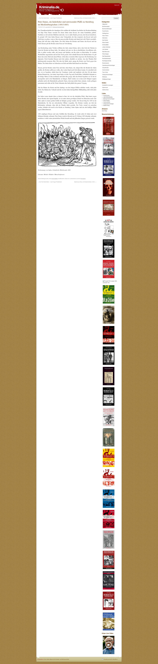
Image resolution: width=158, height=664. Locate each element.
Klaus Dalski (105, 42)
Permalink (82, 178)
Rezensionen (105, 63)
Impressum (116, 5)
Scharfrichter (105, 67)
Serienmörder (105, 70)
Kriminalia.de (40, 659)
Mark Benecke (105, 51)
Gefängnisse (105, 33)
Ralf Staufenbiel (106, 56)
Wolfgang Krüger (106, 79)
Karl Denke (105, 40)
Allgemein (104, 24)
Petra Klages (105, 54)
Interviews (104, 38)
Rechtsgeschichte (106, 60)
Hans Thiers (105, 35)
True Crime (105, 72)
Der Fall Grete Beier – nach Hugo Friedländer (50, 18)
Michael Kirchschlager (58, 27)
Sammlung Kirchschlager (108, 65)
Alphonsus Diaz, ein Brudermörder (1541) (85, 18)
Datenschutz (105, 89)
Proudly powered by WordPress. (111, 659)
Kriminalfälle (54, 178)
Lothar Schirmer (106, 47)
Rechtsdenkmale (106, 58)
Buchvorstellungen (107, 28)
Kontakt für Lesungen (107, 85)
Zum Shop (104, 110)
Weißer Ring (106, 105)
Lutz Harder (105, 49)
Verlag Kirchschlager (107, 74)
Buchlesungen (106, 26)
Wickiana (104, 77)
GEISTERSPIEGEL (108, 97)
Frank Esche (105, 31)
